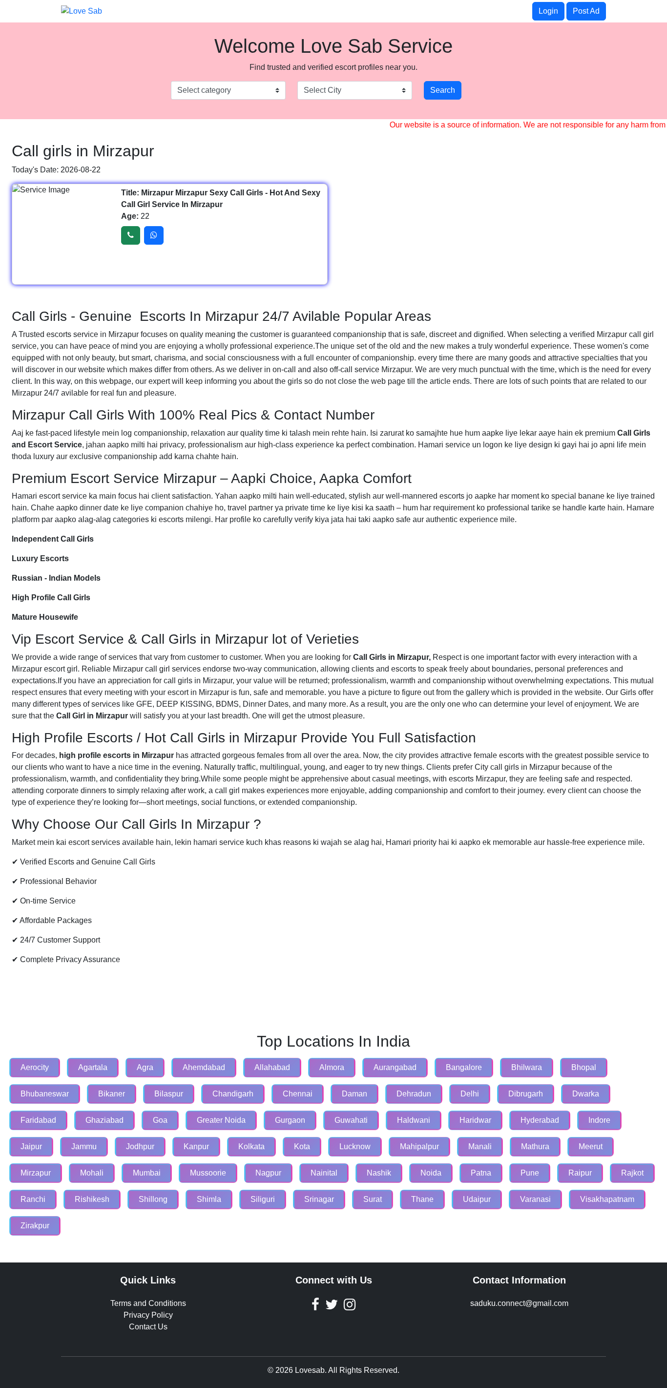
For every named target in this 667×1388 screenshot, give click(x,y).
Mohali (92, 1173)
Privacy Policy (148, 1315)
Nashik (379, 1173)
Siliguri (262, 1199)
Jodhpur (140, 1146)
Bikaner (111, 1094)
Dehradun (413, 1094)
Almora (331, 1067)
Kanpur (196, 1146)
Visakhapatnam (607, 1199)
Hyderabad (540, 1120)
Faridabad (38, 1120)
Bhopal (583, 1067)
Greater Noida (221, 1120)
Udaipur (477, 1199)
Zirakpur (35, 1225)
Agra (145, 1067)
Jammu (84, 1146)
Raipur (580, 1173)
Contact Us (148, 1327)
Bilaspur (168, 1094)
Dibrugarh (525, 1094)
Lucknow (355, 1146)
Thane (422, 1199)
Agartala (92, 1067)
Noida (430, 1173)
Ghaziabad (104, 1120)
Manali (480, 1146)
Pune (530, 1173)
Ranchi (33, 1199)
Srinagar (319, 1199)
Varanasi (535, 1199)
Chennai (298, 1094)
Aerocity (35, 1067)
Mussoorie (208, 1173)
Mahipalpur (419, 1146)
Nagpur (268, 1173)
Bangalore (464, 1067)
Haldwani (413, 1120)
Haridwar (475, 1120)
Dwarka (585, 1094)
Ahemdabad (204, 1067)
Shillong (153, 1199)
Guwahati (351, 1120)
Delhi (469, 1094)
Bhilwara (526, 1067)
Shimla (209, 1199)
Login (548, 11)
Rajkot (632, 1173)
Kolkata (251, 1146)
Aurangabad (395, 1067)
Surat (372, 1199)
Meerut (591, 1146)
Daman (354, 1094)
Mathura (535, 1146)
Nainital (324, 1173)
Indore (599, 1120)
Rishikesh (92, 1199)
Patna (481, 1173)
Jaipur (31, 1146)
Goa (160, 1120)
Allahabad (272, 1067)
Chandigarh (232, 1094)
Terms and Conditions (148, 1303)
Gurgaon (290, 1120)
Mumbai (147, 1173)
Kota (302, 1146)
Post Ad (586, 11)
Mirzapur (36, 1173)
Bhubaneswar (45, 1094)
